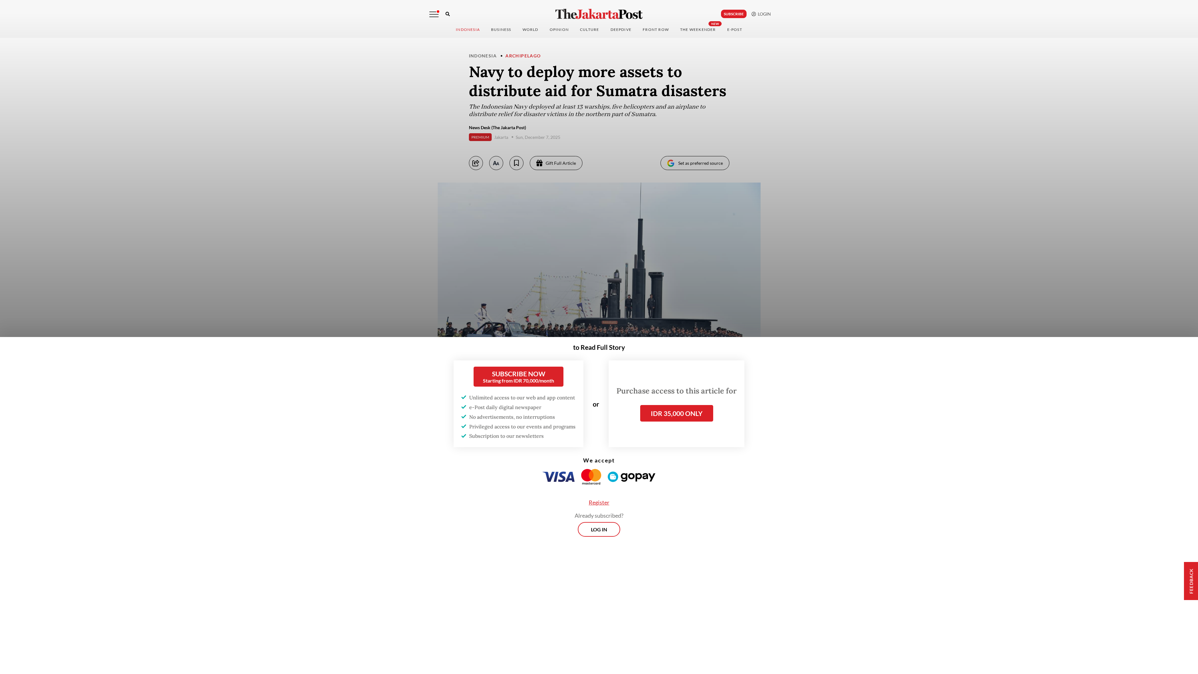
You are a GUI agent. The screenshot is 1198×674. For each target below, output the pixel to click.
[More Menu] (434, 14)
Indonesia (468, 29)
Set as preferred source (700, 163)
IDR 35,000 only (677, 413)
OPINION (559, 29)
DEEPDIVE (621, 29)
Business (501, 29)
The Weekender (698, 29)
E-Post (734, 29)
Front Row (656, 29)
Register (599, 502)
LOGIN (763, 14)
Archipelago (523, 55)
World (530, 29)
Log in (599, 529)
